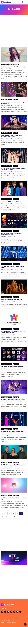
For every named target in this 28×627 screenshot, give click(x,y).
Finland (16, 297)
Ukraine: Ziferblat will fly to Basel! (11, 201)
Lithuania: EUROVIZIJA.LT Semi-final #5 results (12, 267)
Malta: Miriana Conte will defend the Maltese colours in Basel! (11, 135)
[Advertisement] (14, 33)
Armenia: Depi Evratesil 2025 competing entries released (13, 67)
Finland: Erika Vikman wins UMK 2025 (11, 299)
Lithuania (16, 264)
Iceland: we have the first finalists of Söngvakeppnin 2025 (11, 234)
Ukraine (16, 364)
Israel (16, 99)
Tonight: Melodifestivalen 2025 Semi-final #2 (13, 498)
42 (14, 516)
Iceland (16, 230)
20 (3, 516)
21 (7, 516)
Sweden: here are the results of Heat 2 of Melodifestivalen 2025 (13, 332)
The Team (9, 618)
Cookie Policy (15, 618)
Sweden (16, 329)
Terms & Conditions (6, 620)
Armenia (5, 64)
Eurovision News (14, 64)
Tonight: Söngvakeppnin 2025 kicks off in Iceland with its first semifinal (13, 465)
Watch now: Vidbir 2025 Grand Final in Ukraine (12, 367)
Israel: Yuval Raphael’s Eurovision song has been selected (13, 102)
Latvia (16, 165)
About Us (3, 618)
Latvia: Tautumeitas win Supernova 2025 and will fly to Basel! (13, 168)
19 (21, 513)
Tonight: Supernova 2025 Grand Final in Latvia (12, 432)
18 (17, 513)
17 (13, 513)
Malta (15, 132)
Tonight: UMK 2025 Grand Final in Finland (13, 400)
